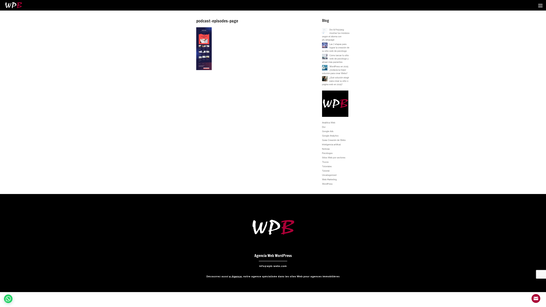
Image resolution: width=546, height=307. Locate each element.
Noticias (326, 149)
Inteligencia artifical (331, 144)
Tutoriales (327, 166)
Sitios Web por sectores (333, 157)
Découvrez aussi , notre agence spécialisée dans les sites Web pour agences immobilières (273, 276)
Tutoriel (326, 171)
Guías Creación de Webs (334, 140)
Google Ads (327, 131)
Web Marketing (329, 179)
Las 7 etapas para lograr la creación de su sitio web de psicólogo (335, 47)
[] (535, 302)
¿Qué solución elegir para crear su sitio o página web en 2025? (335, 81)
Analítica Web (328, 123)
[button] (8, 298)
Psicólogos (327, 153)
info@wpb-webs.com (273, 266)
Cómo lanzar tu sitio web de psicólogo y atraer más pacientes (335, 58)
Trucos (325, 162)
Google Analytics (330, 136)
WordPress (327, 184)
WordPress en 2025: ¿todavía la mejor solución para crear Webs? (335, 69)
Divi (323, 127)
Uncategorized (329, 175)
